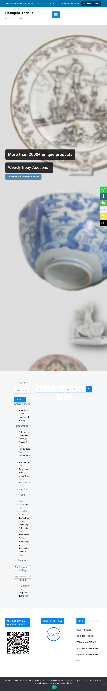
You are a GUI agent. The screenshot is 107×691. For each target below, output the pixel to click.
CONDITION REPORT (85, 636)
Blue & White (24, 483)
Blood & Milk (24, 476)
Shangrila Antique (19, 13)
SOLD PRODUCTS (83, 630)
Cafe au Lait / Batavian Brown (24, 435)
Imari (21, 489)
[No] (103, 684)
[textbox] (22, 567)
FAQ (78, 661)
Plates (21, 515)
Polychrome (24, 462)
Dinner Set (23, 504)
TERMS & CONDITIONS (86, 642)
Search (20, 399)
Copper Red (24, 442)
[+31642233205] (103, 189)
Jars (21, 511)
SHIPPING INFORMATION (87, 648)
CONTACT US (91, 3)
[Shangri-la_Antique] (103, 203)
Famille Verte (24, 456)
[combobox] (22, 567)
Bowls (21, 501)
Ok (54, 687)
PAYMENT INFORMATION (87, 654)
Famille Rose (24, 449)
